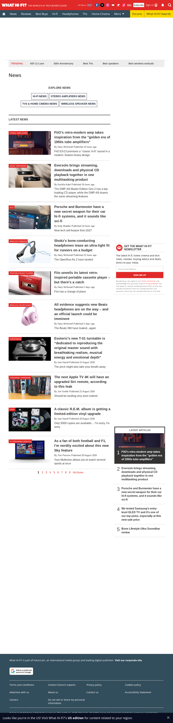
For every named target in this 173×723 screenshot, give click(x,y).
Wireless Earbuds (18, 241)
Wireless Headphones (20, 305)
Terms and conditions (21, 684)
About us (53, 692)
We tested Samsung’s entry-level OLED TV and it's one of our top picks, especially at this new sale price (141, 514)
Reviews (26, 14)
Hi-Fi (55, 14)
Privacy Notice (152, 283)
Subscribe (138, 5)
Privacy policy (94, 684)
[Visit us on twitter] (102, 5)
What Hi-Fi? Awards (158, 14)
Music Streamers (18, 166)
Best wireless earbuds (141, 63)
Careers (13, 699)
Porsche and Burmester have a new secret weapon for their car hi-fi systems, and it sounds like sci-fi (141, 494)
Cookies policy (133, 684)
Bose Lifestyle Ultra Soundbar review (140, 530)
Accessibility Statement (138, 692)
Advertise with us (19, 692)
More (117, 14)
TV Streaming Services (20, 441)
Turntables (15, 339)
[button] (169, 5)
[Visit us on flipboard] (118, 5)
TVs (85, 14)
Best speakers (111, 63)
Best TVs (88, 63)
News (13, 14)
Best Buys (42, 14)
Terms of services (148, 281)
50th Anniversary (63, 63)
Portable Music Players (21, 273)
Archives (78, 472)
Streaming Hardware (20, 377)
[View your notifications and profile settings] (162, 5)
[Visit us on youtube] (113, 5)
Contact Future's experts (62, 684)
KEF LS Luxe (37, 63)
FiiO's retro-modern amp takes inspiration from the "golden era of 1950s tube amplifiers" (141, 455)
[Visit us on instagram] (108, 5)
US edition (76, 718)
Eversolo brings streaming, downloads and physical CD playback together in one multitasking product (139, 474)
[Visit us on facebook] (97, 5)
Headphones (70, 14)
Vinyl (12, 409)
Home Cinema (101, 14)
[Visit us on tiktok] (124, 5)
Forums (137, 14)
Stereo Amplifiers (18, 133)
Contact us (92, 692)
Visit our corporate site (128, 660)
